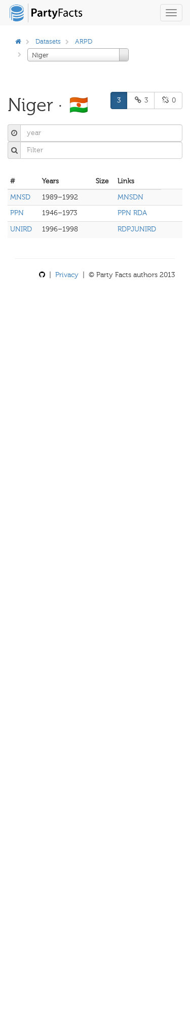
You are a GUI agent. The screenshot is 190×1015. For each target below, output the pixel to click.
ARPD (83, 41)
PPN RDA (132, 213)
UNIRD (21, 229)
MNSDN (130, 197)
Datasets (48, 41)
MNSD (20, 197)
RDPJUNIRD (137, 229)
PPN (17, 213)
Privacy (67, 274)
